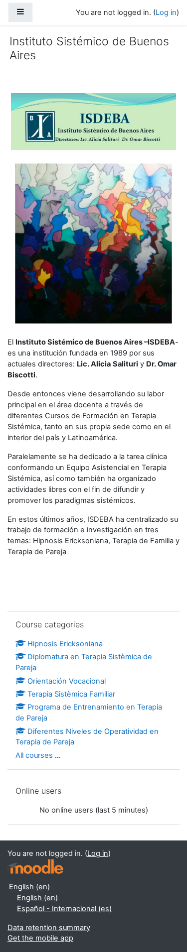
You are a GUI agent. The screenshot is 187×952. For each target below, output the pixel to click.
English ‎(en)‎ (29, 886)
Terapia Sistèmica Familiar (71, 694)
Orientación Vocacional (66, 681)
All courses (34, 755)
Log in (166, 12)
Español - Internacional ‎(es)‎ (64, 908)
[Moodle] (35, 866)
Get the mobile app (40, 938)
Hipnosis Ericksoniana (65, 643)
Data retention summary (48, 927)
